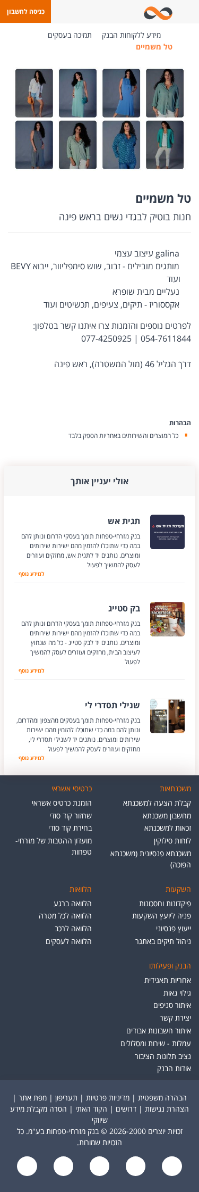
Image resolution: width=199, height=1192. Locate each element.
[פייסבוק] (171, 1167)
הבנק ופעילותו (170, 966)
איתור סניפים (172, 1005)
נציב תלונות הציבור (163, 1056)
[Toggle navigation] (189, 11)
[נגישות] (98, 1167)
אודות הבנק (174, 1068)
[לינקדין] (62, 1167)
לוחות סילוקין (172, 840)
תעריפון (66, 1097)
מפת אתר (33, 1097)
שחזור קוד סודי (70, 815)
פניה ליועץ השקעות (161, 915)
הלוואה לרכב (73, 928)
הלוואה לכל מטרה (65, 915)
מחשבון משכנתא (167, 815)
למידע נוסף (31, 573)
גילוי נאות (177, 993)
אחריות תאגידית (167, 980)
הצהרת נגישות (167, 1109)
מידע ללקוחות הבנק (131, 35)
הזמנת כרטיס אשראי (62, 803)
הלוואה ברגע (73, 903)
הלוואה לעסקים (69, 941)
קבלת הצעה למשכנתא (157, 803)
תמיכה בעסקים (70, 35)
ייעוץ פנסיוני (173, 928)
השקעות (178, 889)
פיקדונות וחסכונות (165, 903)
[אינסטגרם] (27, 1167)
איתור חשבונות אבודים (158, 1030)
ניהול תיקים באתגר (163, 941)
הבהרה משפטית (162, 1097)
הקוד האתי (91, 1109)
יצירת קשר (175, 1018)
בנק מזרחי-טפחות (177, 35)
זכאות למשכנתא (167, 828)
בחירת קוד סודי (70, 828)
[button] (25, 11)
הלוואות (81, 889)
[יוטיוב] (135, 1167)
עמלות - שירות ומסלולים (155, 1043)
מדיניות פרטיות (107, 1097)
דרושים (126, 1109)
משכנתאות (175, 788)
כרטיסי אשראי (71, 788)
